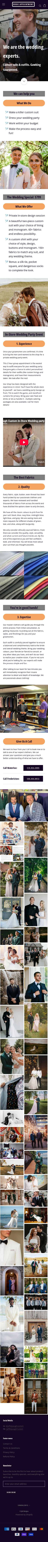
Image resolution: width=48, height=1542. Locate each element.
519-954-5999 (33, 768)
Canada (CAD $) (23, 1505)
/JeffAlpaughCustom (14, 1429)
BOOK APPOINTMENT (23, 4)
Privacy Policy (8, 1452)
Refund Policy (9, 1456)
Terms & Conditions (11, 1448)
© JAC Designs (24, 1511)
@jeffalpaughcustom (15, 1426)
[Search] (40, 5)
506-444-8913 (33, 779)
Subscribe (11, 1492)
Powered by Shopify (24, 1514)
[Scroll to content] (24, 81)
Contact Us (7, 1444)
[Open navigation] (3, 4)
